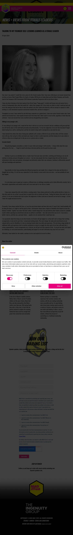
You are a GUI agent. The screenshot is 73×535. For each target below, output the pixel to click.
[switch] (27, 278)
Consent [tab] (12, 252)
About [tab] (60, 252)
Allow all (59, 286)
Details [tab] (36, 252)
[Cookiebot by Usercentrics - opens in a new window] (63, 247)
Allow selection (36, 286)
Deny (13, 286)
